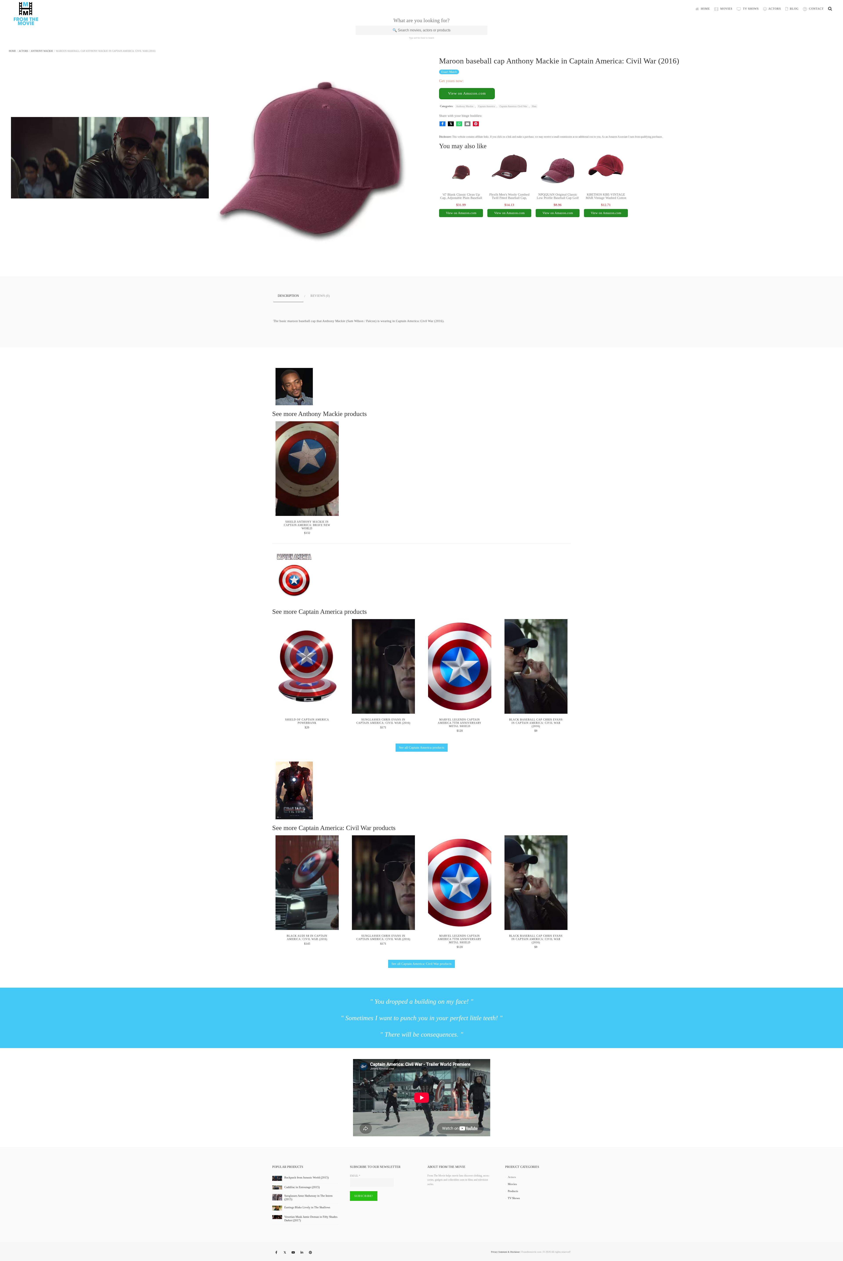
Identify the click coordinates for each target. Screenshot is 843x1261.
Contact (816, 8)
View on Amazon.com (467, 93)
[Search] (830, 9)
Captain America (486, 106)
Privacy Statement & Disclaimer (505, 1252)
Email (355, 1175)
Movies (725, 8)
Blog (793, 8)
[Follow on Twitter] (285, 1253)
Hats (534, 106)
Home (705, 8)
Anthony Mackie (42, 51)
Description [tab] (288, 295)
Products (513, 1191)
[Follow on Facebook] (276, 1253)
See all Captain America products (421, 747)
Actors (774, 8)
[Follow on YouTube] (293, 1253)
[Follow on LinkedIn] (302, 1253)
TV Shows (750, 8)
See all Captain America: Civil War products (421, 964)
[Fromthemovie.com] (26, 22)
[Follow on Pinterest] (310, 1253)
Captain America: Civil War (513, 106)
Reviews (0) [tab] (320, 295)
